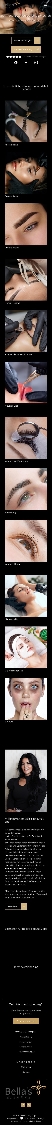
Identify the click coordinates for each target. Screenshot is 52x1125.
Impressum (16, 1121)
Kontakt (26, 1072)
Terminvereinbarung (26, 1021)
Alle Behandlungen (26, 1052)
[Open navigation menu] (45, 4)
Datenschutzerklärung (33, 1121)
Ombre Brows (26, 1047)
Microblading (26, 1037)
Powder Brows (26, 1042)
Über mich (26, 1067)
